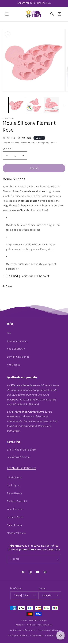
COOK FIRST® (34, 620)
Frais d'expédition (22, 143)
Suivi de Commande (18, 356)
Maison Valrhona (16, 532)
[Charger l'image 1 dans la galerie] (16, 105)
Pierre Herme (14, 493)
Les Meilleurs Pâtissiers (21, 468)
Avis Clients (13, 364)
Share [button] (9, 286)
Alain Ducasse (15, 525)
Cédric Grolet (14, 477)
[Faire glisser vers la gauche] (4, 106)
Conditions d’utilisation (50, 630)
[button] (7, 14)
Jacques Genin (15, 517)
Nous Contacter (16, 348)
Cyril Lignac (13, 485)
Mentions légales (55, 635)
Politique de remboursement (39, 625)
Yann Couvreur (15, 509)
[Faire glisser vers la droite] (64, 106)
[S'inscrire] (57, 559)
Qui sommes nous (17, 340)
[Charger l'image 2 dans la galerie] (34, 105)
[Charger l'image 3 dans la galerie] (51, 105)
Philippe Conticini (17, 501)
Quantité (7, 148)
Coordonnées (38, 635)
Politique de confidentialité (23, 630)
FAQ (9, 332)
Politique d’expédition (18, 635)
